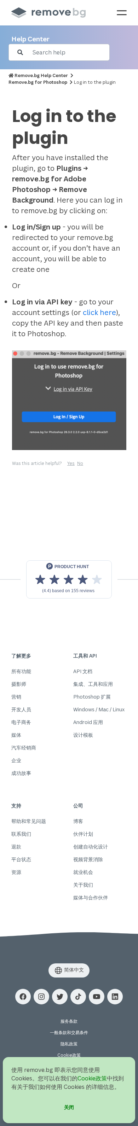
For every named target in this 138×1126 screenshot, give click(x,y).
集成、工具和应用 (93, 684)
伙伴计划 (83, 833)
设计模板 (83, 734)
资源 (16, 872)
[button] (23, 996)
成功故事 (21, 773)
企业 (16, 760)
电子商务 (21, 722)
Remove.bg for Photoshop (37, 82)
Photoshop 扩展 (92, 696)
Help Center (30, 38)
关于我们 (83, 884)
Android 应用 (88, 722)
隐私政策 (69, 1044)
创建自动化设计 (90, 846)
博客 (78, 821)
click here (99, 312)
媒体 (16, 734)
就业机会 (83, 872)
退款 (16, 846)
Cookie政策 (69, 1055)
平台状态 (21, 859)
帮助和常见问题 (28, 821)
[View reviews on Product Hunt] (69, 579)
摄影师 (18, 684)
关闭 (69, 1107)
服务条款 (69, 1021)
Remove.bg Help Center (41, 75)
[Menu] (121, 13)
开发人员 (21, 709)
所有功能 (21, 671)
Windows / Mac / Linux (99, 709)
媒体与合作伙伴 (90, 897)
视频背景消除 (88, 859)
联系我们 (21, 833)
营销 (16, 696)
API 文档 (82, 671)
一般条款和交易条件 (69, 1032)
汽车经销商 (23, 747)
